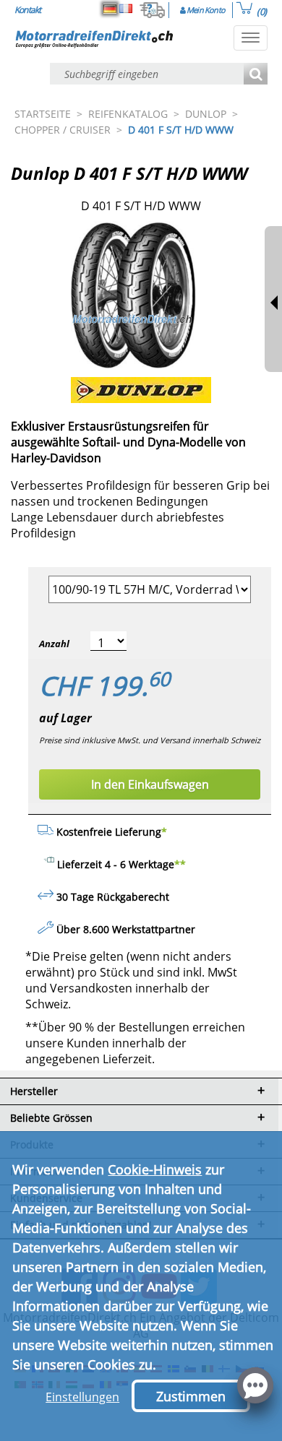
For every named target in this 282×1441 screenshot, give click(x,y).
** (180, 864)
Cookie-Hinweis (155, 1169)
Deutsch (109, 9)
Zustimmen (191, 1396)
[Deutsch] (109, 9)
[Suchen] (256, 75)
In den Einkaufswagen (150, 784)
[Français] (125, 9)
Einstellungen (82, 1397)
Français (125, 9)
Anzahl (54, 643)
